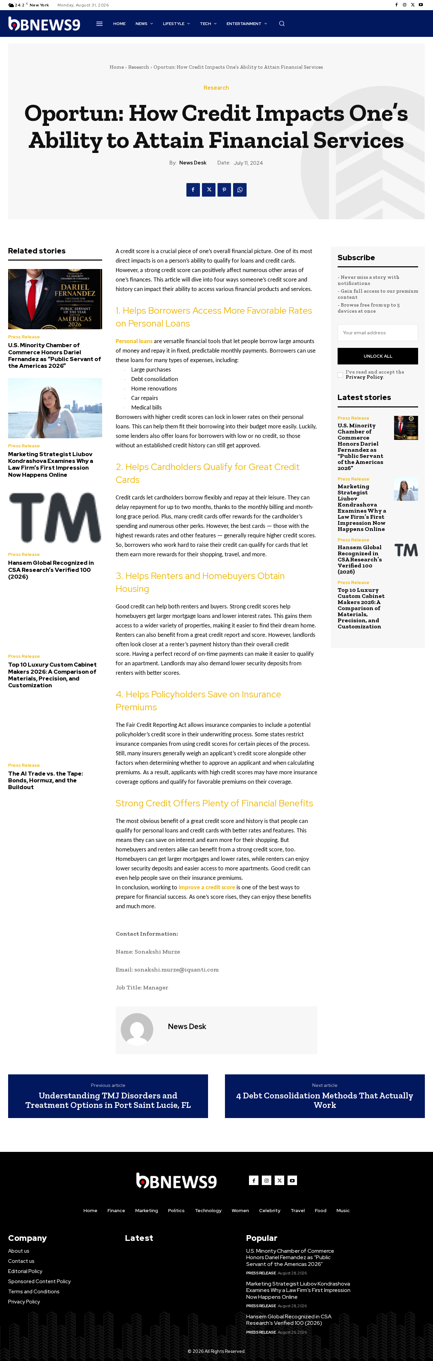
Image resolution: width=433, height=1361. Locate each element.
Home (117, 67)
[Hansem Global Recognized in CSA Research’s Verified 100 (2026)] (55, 517)
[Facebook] (396, 5)
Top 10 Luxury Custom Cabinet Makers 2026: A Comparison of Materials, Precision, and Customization (52, 675)
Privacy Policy (364, 377)
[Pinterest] (224, 190)
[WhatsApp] (240, 190)
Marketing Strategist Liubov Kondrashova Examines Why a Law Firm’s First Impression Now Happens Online (50, 464)
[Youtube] (421, 5)
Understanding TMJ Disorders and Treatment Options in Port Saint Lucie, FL (108, 1100)
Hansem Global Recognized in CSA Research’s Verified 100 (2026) (51, 569)
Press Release (24, 337)
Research (138, 67)
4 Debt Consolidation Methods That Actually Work (324, 1100)
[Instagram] (405, 5)
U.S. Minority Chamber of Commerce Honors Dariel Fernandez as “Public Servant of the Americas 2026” (54, 355)
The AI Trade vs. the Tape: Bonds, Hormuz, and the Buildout (45, 780)
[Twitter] (413, 5)
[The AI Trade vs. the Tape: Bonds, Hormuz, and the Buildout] (55, 727)
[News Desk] (141, 1029)
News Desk (192, 163)
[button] (282, 23)
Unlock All (378, 356)
